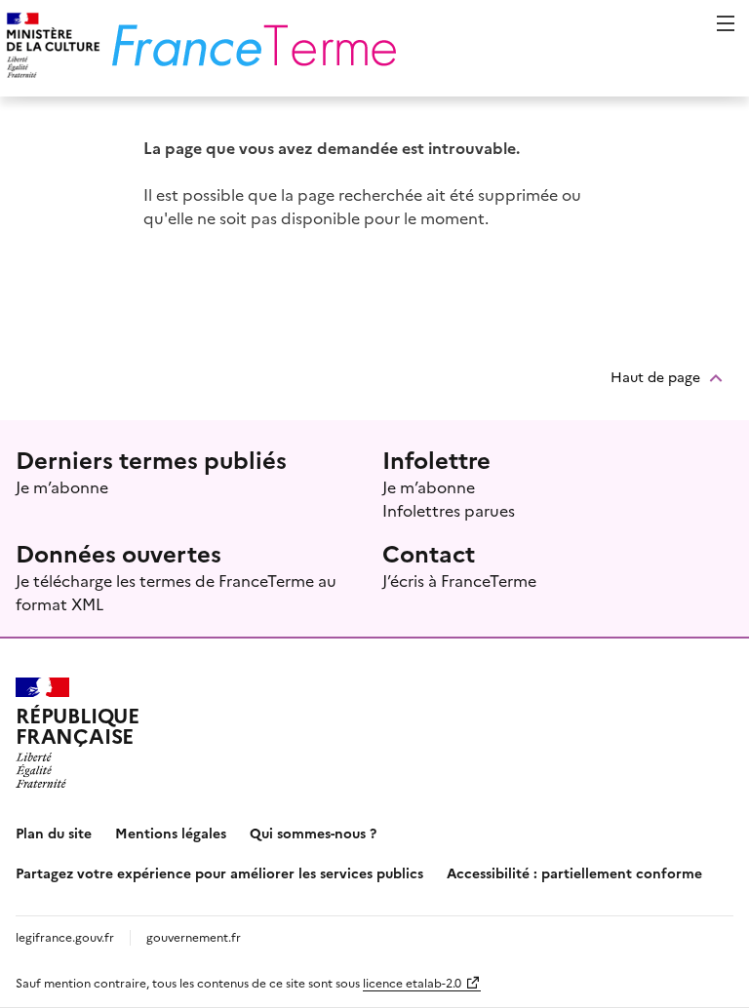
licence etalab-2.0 (412, 982)
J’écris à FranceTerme (459, 580)
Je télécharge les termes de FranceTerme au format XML (176, 591)
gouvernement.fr (193, 936)
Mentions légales (170, 832)
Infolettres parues (448, 510)
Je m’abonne (62, 486)
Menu (725, 23)
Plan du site (54, 832)
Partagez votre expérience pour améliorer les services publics (219, 872)
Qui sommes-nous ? (313, 832)
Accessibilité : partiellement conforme (574, 872)
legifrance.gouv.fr (65, 936)
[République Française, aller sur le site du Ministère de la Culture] (50, 48)
